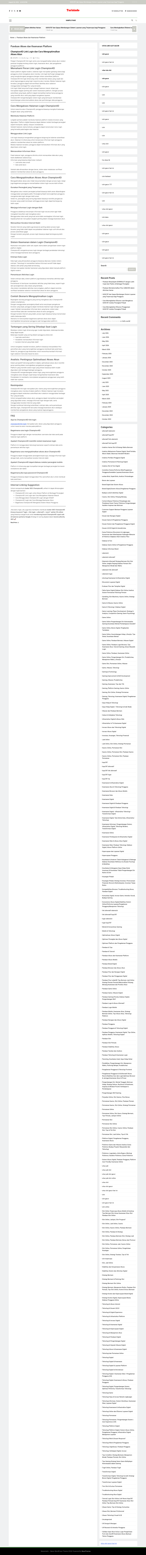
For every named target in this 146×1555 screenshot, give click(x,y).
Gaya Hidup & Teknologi (110, 703)
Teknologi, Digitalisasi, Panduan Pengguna (116, 1447)
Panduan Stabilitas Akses (110, 1047)
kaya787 (105, 762)
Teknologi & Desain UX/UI (110, 1308)
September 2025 (107, 374)
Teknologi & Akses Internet (111, 1304)
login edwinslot (107, 919)
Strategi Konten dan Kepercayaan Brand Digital (117, 1294)
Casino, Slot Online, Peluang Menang (114, 497)
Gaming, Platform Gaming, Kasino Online (115, 688)
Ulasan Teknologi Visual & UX (112, 1515)
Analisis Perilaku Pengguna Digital (113, 458)
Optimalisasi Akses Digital (111, 935)
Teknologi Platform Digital (111, 1426)
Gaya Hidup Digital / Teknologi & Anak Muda (116, 707)
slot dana (105, 217)
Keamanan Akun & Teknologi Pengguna (115, 787)
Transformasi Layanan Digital (112, 1482)
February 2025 (106, 403)
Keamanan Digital (108, 799)
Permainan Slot (107, 1120)
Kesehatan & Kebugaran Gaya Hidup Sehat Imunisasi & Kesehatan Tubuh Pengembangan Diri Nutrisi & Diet (118, 870)
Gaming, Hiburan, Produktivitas (112, 680)
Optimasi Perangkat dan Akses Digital (114, 939)
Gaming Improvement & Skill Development (116, 676)
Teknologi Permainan (109, 1415)
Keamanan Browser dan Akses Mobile (114, 791)
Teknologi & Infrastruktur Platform (113, 1316)
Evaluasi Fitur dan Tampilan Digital (113, 586)
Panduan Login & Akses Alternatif (113, 1003)
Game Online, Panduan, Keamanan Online (115, 653)
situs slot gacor (107, 209)
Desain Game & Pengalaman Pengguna (115, 520)
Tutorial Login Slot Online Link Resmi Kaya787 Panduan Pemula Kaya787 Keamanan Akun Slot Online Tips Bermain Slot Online (117, 1501)
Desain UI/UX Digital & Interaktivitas (114, 528)
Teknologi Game (107, 1393)
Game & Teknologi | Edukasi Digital (113, 607)
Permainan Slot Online (109, 1124)
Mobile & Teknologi (108, 931)
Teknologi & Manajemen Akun (112, 1333)
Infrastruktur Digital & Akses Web (113, 719)
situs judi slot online (109, 1178)
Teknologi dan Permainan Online (113, 1353)
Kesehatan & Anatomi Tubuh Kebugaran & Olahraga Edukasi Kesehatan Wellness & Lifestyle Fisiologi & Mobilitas (119, 862)
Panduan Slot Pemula (109, 1043)
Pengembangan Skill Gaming (111, 1093)
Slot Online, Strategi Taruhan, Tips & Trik (115, 1255)
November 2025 (107, 366)
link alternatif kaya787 (109, 914)
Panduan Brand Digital (109, 964)
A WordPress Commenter (111, 321)
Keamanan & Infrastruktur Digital (113, 783)
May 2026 (105, 341)
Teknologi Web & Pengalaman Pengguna (115, 1443)
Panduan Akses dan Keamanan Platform (115, 956)
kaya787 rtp (106, 779)
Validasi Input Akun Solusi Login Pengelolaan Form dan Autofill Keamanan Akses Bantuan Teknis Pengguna (117, 1534)
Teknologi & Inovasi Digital (111, 1320)
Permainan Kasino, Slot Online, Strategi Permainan (118, 1105)
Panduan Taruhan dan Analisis (112, 1051)
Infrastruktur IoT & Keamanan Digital (114, 723)
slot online (105, 1207)
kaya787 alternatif (108, 766)
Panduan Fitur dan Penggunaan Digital (114, 976)
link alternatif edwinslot (110, 910)
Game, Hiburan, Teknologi (110, 668)
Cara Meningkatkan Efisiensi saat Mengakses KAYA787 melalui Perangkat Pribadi (97, 2)
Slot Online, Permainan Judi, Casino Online (116, 1244)
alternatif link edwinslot (110, 439)
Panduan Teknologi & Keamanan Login (115, 1055)
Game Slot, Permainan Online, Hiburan (114, 663)
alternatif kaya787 (108, 435)
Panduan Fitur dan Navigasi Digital (113, 972)
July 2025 (105, 382)
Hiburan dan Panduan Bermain (112, 711)
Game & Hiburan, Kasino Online (112, 603)
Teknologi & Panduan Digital (111, 1337)
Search (103, 266)
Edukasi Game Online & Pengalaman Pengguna (117, 545)
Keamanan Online (108, 833)
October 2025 (106, 370)
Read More (14, 522)
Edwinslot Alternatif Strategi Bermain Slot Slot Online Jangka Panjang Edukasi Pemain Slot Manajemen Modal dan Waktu (117, 563)
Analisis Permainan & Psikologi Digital (115, 462)
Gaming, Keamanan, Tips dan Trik (113, 684)
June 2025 (105, 386)
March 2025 (106, 399)
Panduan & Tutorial (108, 951)
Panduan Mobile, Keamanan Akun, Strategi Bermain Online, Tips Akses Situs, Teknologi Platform (116, 1014)
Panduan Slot (106, 1039)
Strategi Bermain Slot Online (111, 1283)
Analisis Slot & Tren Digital (111, 466)
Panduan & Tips (107, 947)
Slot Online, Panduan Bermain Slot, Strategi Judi (118, 1236)
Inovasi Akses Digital (109, 731)
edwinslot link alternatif (110, 570)
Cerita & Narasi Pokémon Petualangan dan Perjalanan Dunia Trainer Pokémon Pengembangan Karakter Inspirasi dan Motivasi (119, 503)
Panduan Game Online (109, 989)
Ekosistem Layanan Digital (111, 582)
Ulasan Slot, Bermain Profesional (113, 1511)
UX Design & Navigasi (109, 1523)
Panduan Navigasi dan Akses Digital (114, 1020)
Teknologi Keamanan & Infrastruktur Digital (116, 1407)
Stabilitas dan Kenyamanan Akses (113, 1267)
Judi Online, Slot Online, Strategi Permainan (116, 744)
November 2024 (107, 415)
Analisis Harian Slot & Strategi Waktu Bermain (117, 447)
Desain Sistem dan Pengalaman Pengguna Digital (118, 524)
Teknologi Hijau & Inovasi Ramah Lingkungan (117, 1397)
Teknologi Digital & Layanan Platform (114, 1366)
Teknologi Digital (107, 1357)
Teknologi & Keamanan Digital (112, 1325)
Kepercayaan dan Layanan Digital (113, 851)
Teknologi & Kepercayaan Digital (113, 1329)
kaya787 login (106, 775)
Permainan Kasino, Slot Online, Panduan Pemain (118, 1101)
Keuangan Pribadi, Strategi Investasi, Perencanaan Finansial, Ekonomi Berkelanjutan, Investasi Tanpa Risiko (118, 883)
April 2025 (105, 395)
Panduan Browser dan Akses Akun (113, 968)
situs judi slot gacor (108, 1174)
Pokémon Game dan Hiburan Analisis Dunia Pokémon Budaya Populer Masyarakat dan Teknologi (116, 1147)
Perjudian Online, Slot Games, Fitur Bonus (116, 1097)
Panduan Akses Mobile (109, 960)
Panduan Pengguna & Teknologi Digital (115, 1028)
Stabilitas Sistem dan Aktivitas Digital (114, 1271)
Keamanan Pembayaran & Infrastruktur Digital (117, 837)
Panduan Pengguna (108, 1024)
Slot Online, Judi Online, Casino (112, 1224)
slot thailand (106, 176)
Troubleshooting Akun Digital (111, 1494)
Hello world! (126, 321)
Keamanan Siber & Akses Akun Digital (114, 841)
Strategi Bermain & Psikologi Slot (113, 1279)
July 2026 (105, 333)
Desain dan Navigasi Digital (111, 516)
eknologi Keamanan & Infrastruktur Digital (116, 578)
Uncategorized (107, 1519)
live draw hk (106, 160)
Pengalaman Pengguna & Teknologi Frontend (117, 1069)
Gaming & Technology (109, 672)
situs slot (105, 144)
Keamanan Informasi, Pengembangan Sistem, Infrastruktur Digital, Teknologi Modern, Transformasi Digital (117, 826)
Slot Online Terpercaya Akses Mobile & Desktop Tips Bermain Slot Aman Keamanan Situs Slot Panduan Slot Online (118, 1213)
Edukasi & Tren (107, 541)
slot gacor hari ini (108, 62)
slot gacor (105, 87)
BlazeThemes (86, 1551)
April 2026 (105, 345)
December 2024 (107, 411)
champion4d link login (19, 424)
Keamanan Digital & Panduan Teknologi (115, 807)
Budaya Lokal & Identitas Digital (112, 493)
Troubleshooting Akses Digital (112, 1490)
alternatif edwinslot (108, 431)
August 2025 (106, 378)
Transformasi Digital (109, 1472)
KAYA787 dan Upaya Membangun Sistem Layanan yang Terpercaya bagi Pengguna (37, 28)
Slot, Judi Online (107, 1263)
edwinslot (105, 553)
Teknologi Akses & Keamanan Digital (114, 1349)
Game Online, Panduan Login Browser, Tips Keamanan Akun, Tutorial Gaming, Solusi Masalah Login (118, 647)
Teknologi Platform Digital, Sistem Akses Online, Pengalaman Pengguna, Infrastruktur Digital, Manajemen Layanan (118, 1432)
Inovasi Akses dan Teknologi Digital (114, 727)
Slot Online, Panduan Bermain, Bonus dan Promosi (118, 1240)
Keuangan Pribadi (108, 877)
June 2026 (105, 337)
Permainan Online (108, 1109)
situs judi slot (106, 1170)
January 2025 (106, 407)
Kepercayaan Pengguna (109, 855)
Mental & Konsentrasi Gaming (112, 927)
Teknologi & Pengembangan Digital (113, 1341)
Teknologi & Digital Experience (112, 1312)
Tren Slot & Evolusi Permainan (112, 1486)
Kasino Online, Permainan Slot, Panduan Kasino (117, 752)
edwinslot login (107, 574)
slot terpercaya (107, 1259)
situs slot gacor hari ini (109, 1190)
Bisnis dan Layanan (108, 480)
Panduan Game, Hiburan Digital (112, 993)
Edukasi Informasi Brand (110, 549)
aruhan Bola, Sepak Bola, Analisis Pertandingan (117, 476)
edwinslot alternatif (108, 557)
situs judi (105, 1166)
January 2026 (106, 358)
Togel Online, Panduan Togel (111, 1468)
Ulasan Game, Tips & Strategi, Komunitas (115, 1507)
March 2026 (106, 349)
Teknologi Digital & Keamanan (112, 1361)
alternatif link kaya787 (109, 443)
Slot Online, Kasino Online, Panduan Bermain (116, 1228)
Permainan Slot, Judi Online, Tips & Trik (115, 1134)
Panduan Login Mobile (109, 1007)
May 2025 (105, 390)
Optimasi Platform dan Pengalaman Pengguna (117, 943)
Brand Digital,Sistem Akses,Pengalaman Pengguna (118, 489)
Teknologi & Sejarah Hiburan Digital (114, 1345)
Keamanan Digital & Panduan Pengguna (115, 803)
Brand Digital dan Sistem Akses (112, 484)
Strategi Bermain (107, 1275)
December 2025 (107, 362)
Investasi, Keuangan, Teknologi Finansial (115, 735)
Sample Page (71, 20)
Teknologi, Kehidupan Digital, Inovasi (114, 1451)
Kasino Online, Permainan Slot (112, 748)
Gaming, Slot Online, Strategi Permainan (115, 692)
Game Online (106, 617)
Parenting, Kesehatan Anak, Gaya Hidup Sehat (117, 1059)
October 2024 (106, 419)
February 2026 (106, 354)
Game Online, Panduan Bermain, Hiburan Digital (117, 640)
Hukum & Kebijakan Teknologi (112, 715)
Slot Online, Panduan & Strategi (112, 1232)
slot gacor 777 (107, 184)
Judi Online (106, 740)
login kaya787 (106, 923)
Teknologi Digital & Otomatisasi (112, 1370)
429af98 (15, 58)
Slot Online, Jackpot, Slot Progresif (113, 1219)
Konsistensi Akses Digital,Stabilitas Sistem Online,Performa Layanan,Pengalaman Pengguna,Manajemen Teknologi (116, 904)
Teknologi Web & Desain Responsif (113, 1438)
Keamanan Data (107, 795)
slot (103, 95)
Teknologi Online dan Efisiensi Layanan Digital (117, 1411)
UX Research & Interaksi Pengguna (113, 1527)
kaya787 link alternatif (109, 771)
